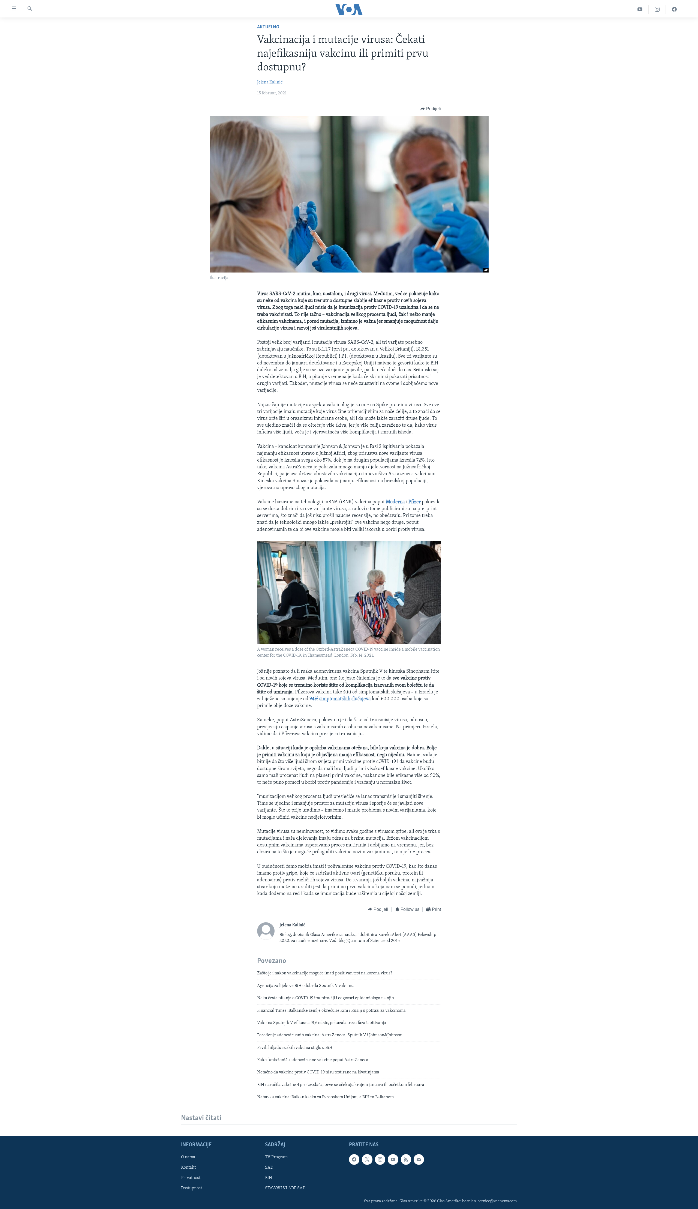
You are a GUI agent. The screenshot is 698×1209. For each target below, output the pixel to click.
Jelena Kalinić (269, 82)
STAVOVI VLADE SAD (285, 1188)
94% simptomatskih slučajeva (340, 699)
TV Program (276, 1157)
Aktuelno (268, 27)
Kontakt (188, 1167)
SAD (269, 1167)
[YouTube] (640, 9)
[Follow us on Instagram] (380, 1159)
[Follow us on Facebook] (354, 1159)
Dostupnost (191, 1188)
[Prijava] (419, 1159)
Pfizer (414, 502)
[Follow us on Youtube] (393, 1159)
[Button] (430, 108)
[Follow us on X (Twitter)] (367, 1159)
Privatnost (190, 1178)
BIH (268, 1178)
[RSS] (406, 1159)
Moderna (395, 502)
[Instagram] (657, 9)
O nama (188, 1157)
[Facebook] (674, 9)
